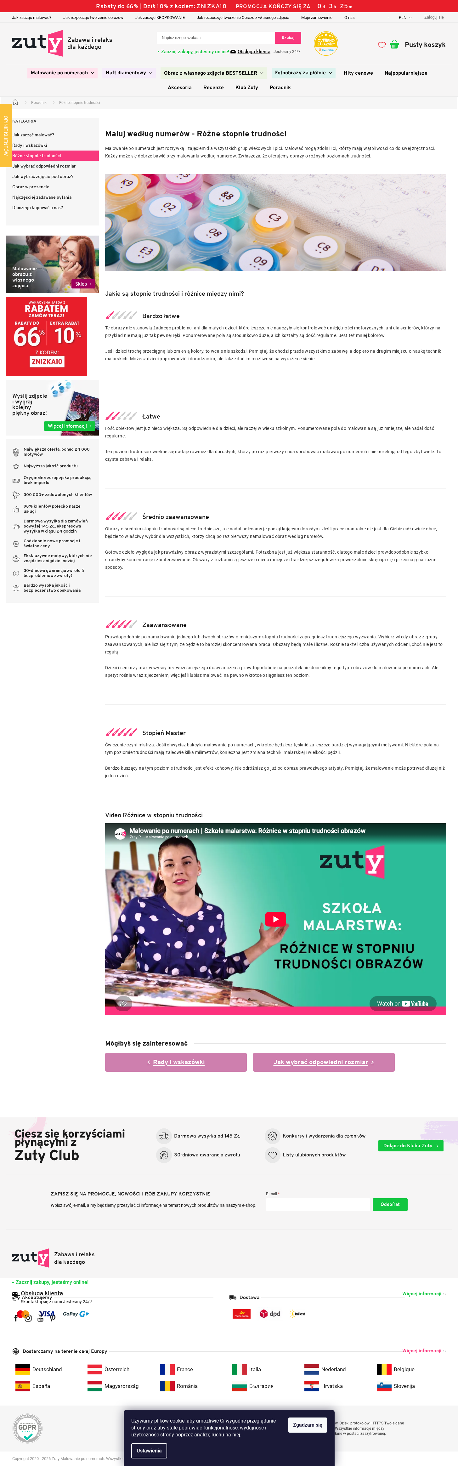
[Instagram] (28, 1318)
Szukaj (288, 37)
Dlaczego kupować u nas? (37, 207)
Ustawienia (149, 1451)
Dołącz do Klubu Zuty (408, 1145)
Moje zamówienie (316, 17)
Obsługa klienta (254, 51)
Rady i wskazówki (29, 145)
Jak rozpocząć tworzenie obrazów (93, 17)
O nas (349, 17)
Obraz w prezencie (30, 187)
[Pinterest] (52, 1318)
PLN (403, 17)
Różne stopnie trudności (36, 155)
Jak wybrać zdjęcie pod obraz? (42, 176)
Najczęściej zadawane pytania (41, 197)
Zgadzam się (307, 1425)
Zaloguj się (390, 1204)
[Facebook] (16, 1318)
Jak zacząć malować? (31, 17)
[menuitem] (62, 73)
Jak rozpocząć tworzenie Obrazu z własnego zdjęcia (243, 17)
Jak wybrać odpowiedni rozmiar (44, 166)
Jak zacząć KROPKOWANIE (160, 17)
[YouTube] (40, 1318)
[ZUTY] (53, 1258)
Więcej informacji (421, 1293)
